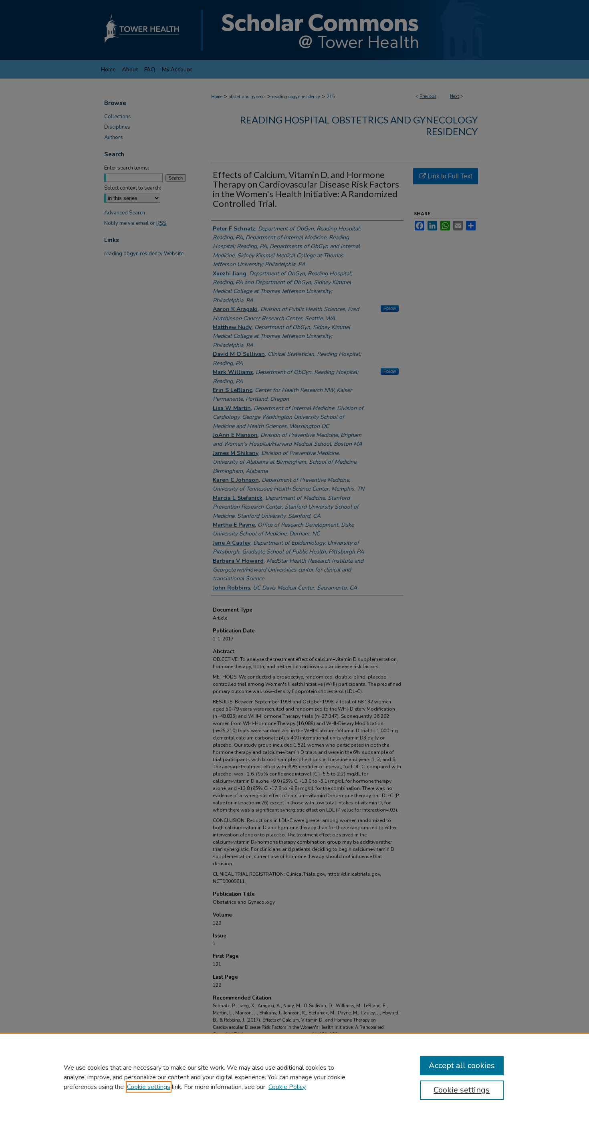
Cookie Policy (287, 1087)
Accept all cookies (462, 1065)
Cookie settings (148, 1087)
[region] (294, 1077)
